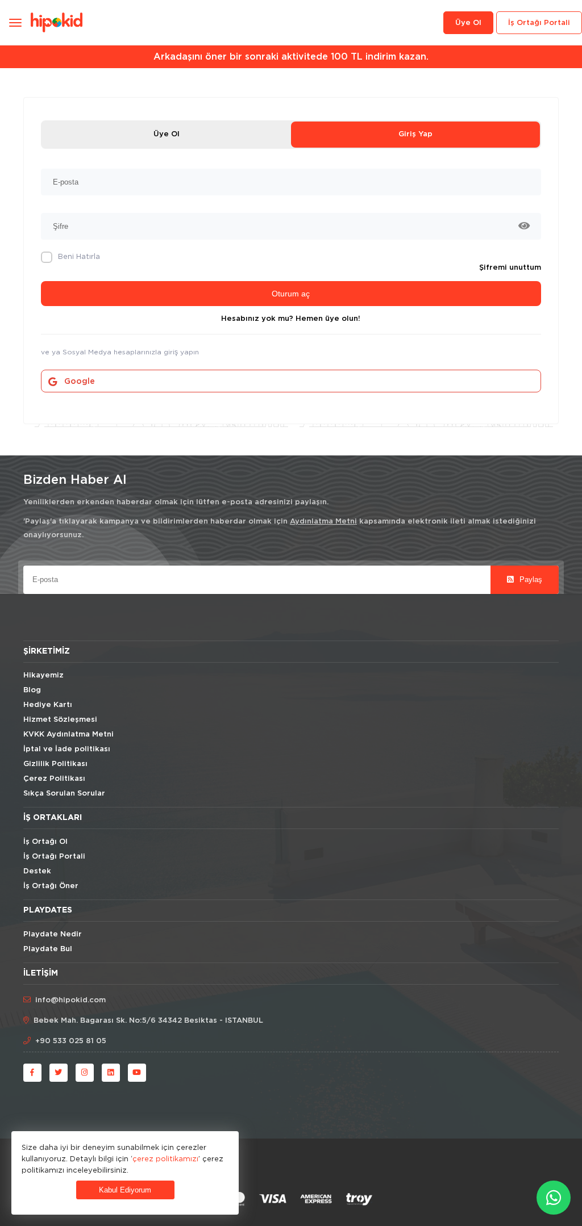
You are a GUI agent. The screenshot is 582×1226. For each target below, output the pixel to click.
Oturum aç (291, 293)
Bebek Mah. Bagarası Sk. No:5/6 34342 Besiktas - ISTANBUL (148, 1020)
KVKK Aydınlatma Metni (68, 734)
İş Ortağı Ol (45, 842)
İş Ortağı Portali (539, 23)
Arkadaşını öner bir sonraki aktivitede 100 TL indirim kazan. (291, 56)
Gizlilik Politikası (55, 764)
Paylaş (529, 579)
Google (79, 382)
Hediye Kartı (47, 705)
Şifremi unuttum (510, 267)
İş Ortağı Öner (50, 886)
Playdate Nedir (52, 934)
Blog (32, 690)
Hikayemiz (43, 675)
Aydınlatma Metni (323, 521)
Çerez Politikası (54, 779)
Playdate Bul (47, 949)
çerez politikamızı (165, 1158)
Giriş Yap (415, 134)
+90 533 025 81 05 (70, 1041)
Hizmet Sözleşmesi (60, 719)
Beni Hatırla (79, 256)
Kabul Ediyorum (125, 1190)
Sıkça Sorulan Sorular (64, 793)
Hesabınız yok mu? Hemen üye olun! (290, 319)
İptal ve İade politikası (66, 749)
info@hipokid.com (70, 1000)
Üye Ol (166, 134)
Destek (37, 871)
